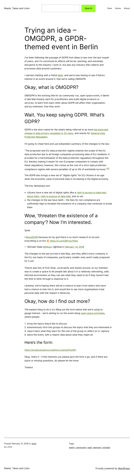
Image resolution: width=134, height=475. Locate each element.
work (34, 443)
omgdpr (106, 447)
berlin (72, 447)
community (81, 447)
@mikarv (47, 246)
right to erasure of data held (56, 196)
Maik (60, 75)
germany (97, 447)
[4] (108, 168)
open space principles (93, 313)
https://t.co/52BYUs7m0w (64, 240)
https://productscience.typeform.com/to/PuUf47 (50, 350)
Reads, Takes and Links (17, 8)
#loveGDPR (32, 237)
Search (88, 8)
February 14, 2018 (74, 246)
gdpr (89, 447)
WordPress (124, 468)
